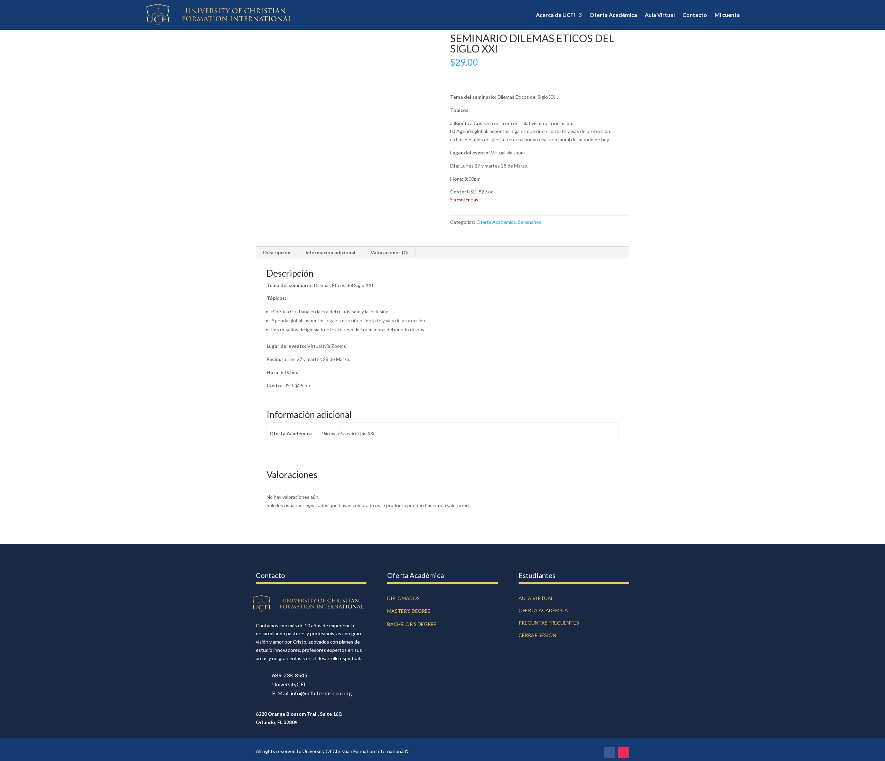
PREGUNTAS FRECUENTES (549, 623)
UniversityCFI (288, 684)
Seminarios (529, 222)
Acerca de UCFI (555, 14)
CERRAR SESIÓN (537, 635)
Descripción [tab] (276, 252)
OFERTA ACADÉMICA (543, 610)
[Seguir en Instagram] (623, 752)
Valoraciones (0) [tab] (389, 252)
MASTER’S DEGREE (408, 611)
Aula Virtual (660, 14)
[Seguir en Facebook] (609, 752)
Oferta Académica (613, 14)
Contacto (694, 14)
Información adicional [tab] (330, 252)
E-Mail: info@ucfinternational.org (312, 693)
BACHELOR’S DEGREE (411, 624)
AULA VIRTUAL (536, 598)
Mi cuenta (727, 14)
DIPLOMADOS (403, 598)
